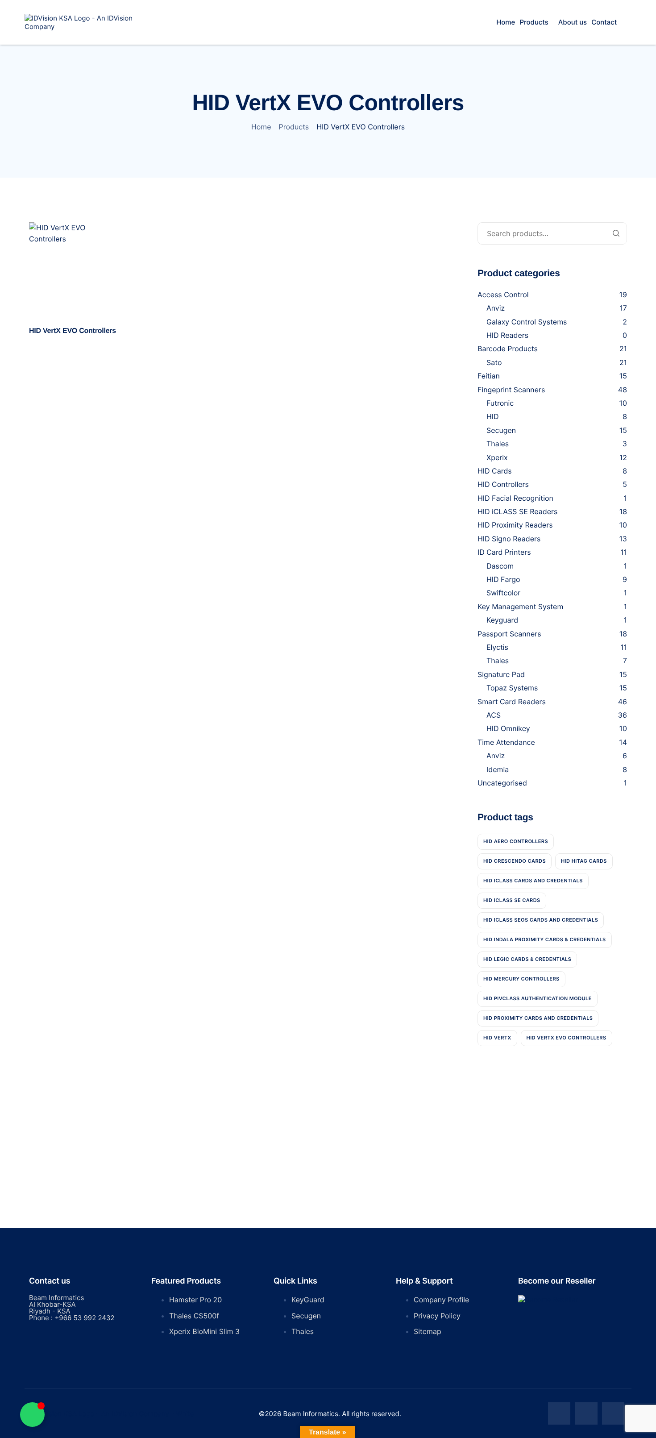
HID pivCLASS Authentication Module (537, 998)
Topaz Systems (512, 687)
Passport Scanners (509, 633)
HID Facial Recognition (515, 498)
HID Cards (494, 470)
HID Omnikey (508, 728)
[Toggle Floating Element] (32, 1414)
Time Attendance (506, 742)
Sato (494, 362)
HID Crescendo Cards (514, 861)
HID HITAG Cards (584, 861)
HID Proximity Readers (515, 524)
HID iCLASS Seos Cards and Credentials (540, 920)
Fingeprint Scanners (511, 389)
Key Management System (520, 606)
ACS (493, 715)
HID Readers (507, 335)
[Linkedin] (613, 1413)
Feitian (488, 375)
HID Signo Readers (508, 538)
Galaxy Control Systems (526, 321)
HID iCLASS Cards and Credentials (533, 880)
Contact (604, 22)
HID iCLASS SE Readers (517, 511)
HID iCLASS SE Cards (511, 900)
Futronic (500, 403)
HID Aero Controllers (515, 841)
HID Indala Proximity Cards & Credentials (544, 939)
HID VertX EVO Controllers (566, 1038)
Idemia (497, 769)
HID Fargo (503, 579)
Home (505, 22)
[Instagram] (586, 1413)
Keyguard (502, 619)
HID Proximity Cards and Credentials (538, 1018)
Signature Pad (501, 674)
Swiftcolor (503, 592)
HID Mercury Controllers (521, 979)
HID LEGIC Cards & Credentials (527, 959)
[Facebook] (559, 1413)
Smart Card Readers (511, 701)
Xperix (497, 457)
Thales (497, 443)
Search (616, 233)
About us (572, 22)
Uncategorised (502, 782)
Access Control (503, 294)
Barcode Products (507, 348)
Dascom (500, 565)
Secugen (501, 430)
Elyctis (497, 647)
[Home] (82, 21)
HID (492, 416)
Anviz (495, 307)
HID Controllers (503, 484)
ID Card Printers (504, 552)
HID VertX (497, 1038)
